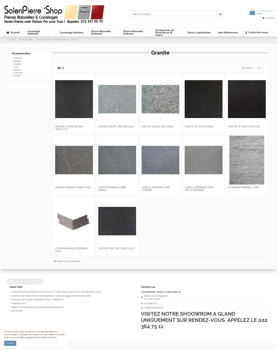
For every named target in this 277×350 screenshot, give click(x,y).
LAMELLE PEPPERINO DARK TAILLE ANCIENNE (199, 188)
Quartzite (18, 72)
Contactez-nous (18, 303)
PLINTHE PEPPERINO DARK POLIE (72, 187)
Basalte (17, 61)
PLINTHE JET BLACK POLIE (199, 126)
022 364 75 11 (150, 303)
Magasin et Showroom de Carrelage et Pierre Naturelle (37, 307)
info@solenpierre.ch (153, 307)
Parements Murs (21, 53)
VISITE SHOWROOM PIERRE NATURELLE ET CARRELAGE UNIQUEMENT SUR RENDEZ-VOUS (56, 292)
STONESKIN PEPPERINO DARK (243, 187)
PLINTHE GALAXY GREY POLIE (157, 126)
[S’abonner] (40, 281)
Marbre (17, 70)
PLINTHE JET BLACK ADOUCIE (244, 126)
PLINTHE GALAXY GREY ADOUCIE (116, 126)
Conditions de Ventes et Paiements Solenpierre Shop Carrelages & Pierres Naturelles (51, 296)
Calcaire (17, 58)
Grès (16, 67)
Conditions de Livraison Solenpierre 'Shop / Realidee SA (37, 299)
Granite (17, 64)
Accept (10, 343)
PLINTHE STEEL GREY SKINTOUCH (116, 248)
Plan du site (16, 311)
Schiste (17, 75)
